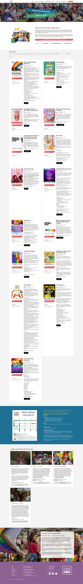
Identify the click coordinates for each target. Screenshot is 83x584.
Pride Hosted (51, 53)
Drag (44, 53)
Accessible (17, 53)
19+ (13, 53)
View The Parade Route (56, 43)
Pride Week (57, 53)
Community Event (38, 53)
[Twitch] (56, 574)
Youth (11, 56)
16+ (10, 53)
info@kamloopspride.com (60, 159)
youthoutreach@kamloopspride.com (30, 575)
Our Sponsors (45, 43)
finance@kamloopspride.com (29, 570)
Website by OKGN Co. (21, 579)
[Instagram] (53, 574)
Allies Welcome (31, 53)
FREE (47, 53)
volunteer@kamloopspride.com (29, 572)
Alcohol (22, 53)
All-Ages (26, 53)
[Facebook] (50, 574)
